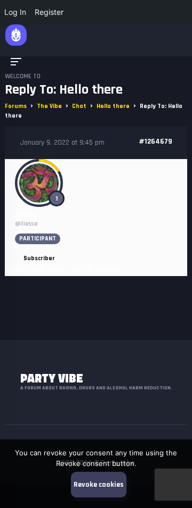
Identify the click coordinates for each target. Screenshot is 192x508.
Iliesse (25, 215)
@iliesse (26, 224)
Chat (79, 106)
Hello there (113, 106)
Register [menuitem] (49, 11)
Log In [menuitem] (15, 11)
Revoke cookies (99, 484)
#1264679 (155, 141)
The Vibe (49, 106)
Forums (16, 106)
